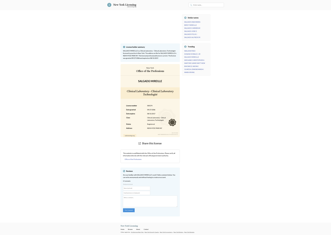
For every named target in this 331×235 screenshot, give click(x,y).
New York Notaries (189, 232)
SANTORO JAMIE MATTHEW (194, 63)
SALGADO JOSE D (190, 31)
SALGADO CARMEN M (192, 28)
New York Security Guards (152, 232)
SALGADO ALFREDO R (192, 37)
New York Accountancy (166, 232)
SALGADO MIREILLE (191, 57)
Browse (130, 229)
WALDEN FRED (189, 51)
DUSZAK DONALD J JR (192, 54)
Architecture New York (137, 232)
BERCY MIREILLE (190, 25)
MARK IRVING (189, 72)
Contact (146, 229)
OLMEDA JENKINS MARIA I (194, 69)
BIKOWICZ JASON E (191, 66)
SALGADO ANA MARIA (192, 22)
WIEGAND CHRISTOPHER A (194, 60)
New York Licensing (124, 5)
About (138, 229)
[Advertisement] (150, 29)
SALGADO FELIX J (190, 34)
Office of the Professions (133, 159)
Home (122, 229)
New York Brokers (178, 232)
